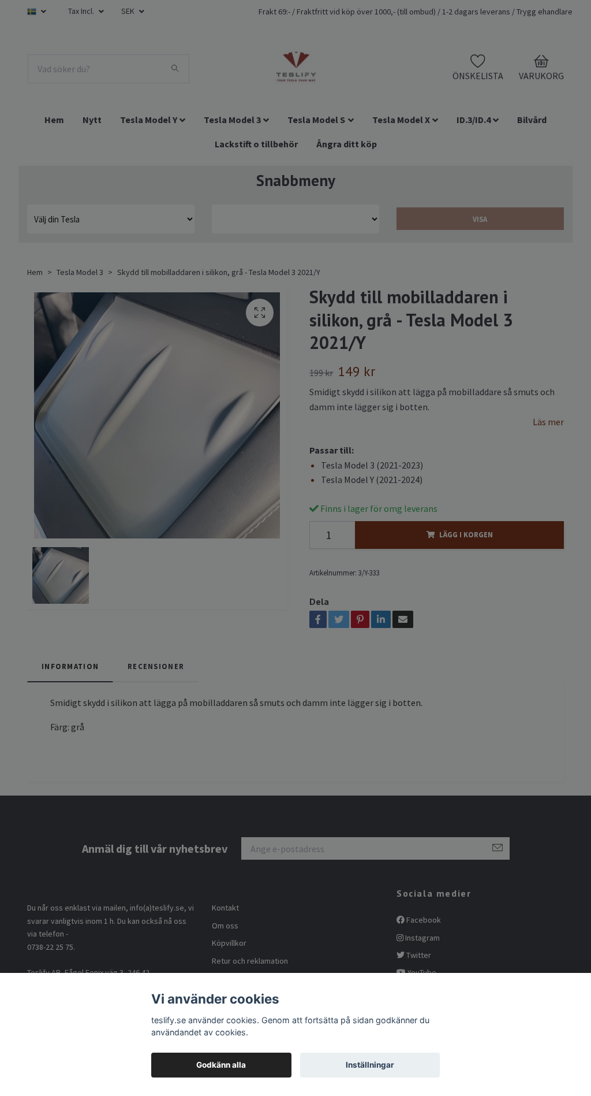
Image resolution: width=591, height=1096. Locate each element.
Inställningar (370, 1064)
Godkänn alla (221, 1064)
